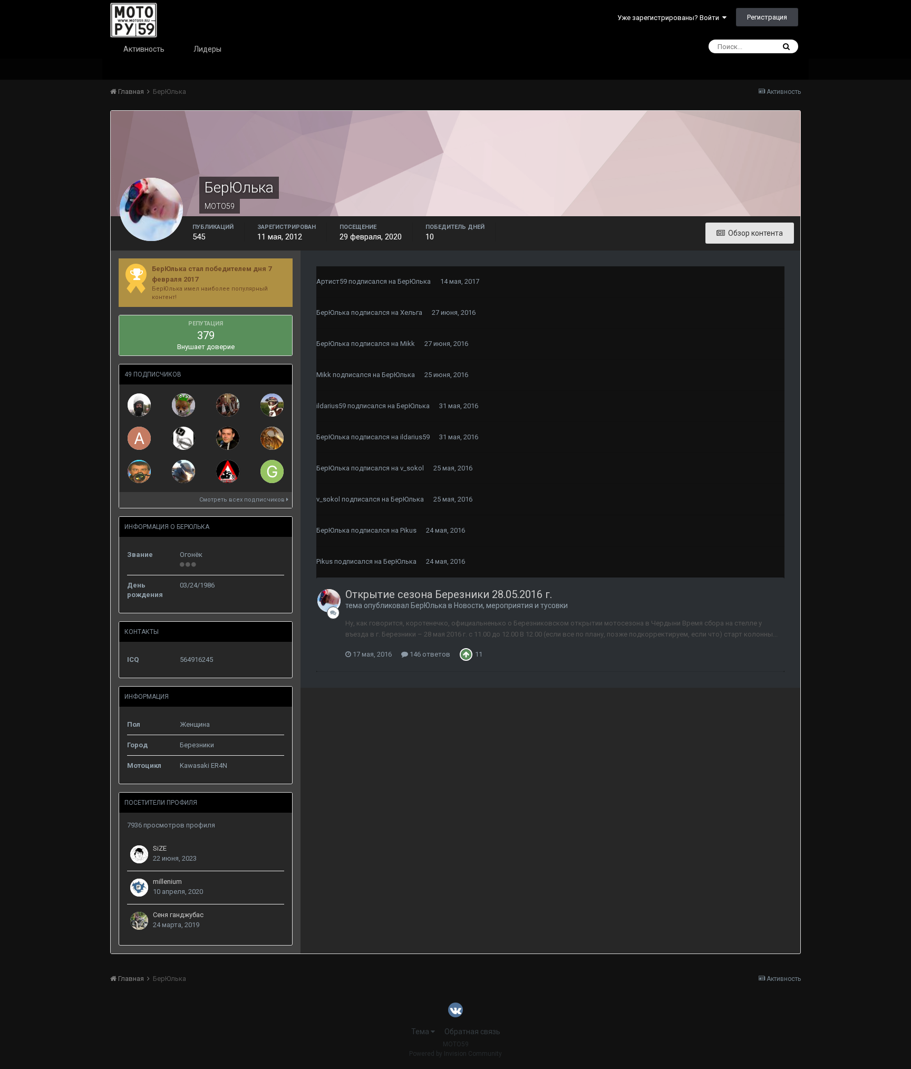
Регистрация (767, 17)
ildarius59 (331, 406)
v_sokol (412, 468)
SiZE (160, 848)
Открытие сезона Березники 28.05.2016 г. (448, 594)
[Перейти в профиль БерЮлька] (329, 600)
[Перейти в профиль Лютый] (227, 438)
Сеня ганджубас (178, 915)
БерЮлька (414, 281)
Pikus (408, 530)
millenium (167, 881)
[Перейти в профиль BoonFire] (139, 471)
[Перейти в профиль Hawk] (272, 405)
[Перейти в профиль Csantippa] (272, 438)
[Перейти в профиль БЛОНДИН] (139, 405)
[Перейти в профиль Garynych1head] (272, 471)
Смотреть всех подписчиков (242, 499)
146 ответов (429, 654)
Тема (421, 1031)
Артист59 (331, 281)
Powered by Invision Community (455, 1053)
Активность (143, 49)
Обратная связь (472, 1031)
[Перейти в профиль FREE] (183, 438)
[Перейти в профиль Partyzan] (183, 471)
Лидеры (207, 49)
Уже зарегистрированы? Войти (669, 18)
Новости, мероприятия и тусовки (511, 605)
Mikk (407, 344)
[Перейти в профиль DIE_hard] (183, 405)
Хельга (411, 312)
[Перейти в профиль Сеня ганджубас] (139, 921)
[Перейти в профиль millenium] (139, 888)
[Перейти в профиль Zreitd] (227, 405)
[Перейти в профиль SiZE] (139, 854)
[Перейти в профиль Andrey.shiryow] (139, 438)
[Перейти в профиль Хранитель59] (227, 471)
